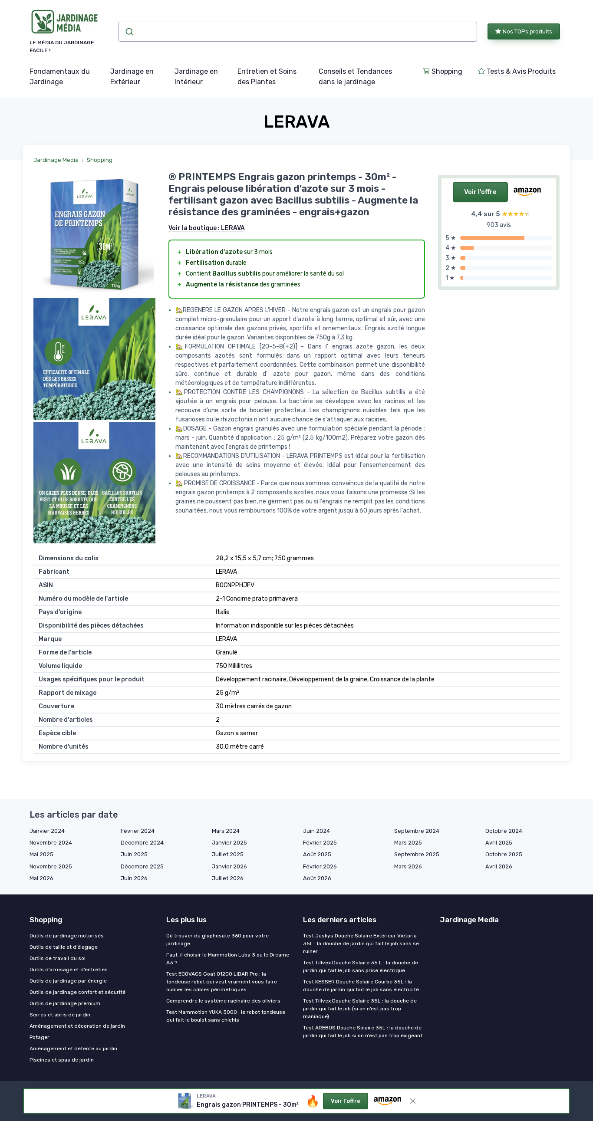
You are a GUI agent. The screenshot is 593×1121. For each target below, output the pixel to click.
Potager (39, 1037)
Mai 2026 (41, 878)
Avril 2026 (498, 866)
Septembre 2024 (416, 831)
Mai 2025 (41, 854)
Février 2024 (138, 831)
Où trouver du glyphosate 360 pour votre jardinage (217, 940)
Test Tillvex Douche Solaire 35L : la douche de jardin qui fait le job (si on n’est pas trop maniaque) (360, 1008)
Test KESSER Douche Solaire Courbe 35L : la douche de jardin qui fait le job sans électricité (361, 986)
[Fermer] (413, 1101)
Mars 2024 (226, 831)
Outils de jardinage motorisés (67, 936)
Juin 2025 (134, 854)
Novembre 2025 (51, 866)
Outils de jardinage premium (65, 1003)
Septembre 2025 (416, 854)
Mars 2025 (408, 842)
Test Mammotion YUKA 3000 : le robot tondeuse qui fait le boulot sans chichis (225, 1016)
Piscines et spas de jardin (62, 1060)
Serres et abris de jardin (60, 1015)
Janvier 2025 (229, 842)
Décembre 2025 (142, 866)
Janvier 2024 (47, 831)
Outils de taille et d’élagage (64, 947)
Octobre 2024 (503, 831)
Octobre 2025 (503, 854)
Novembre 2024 (51, 842)
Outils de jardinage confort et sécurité (77, 992)
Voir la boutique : (206, 228)
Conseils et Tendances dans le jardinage (355, 76)
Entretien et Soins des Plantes (266, 76)
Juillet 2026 (228, 878)
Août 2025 (317, 854)
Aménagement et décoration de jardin (77, 1026)
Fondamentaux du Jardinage (60, 76)
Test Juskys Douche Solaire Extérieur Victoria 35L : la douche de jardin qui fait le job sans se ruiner (361, 943)
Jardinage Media (56, 160)
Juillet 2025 (228, 854)
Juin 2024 (316, 831)
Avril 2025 (498, 842)
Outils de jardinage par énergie (68, 981)
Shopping (447, 71)
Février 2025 (320, 842)
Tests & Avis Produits (521, 71)
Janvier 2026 (229, 866)
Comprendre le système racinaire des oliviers (223, 1001)
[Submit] (129, 31)
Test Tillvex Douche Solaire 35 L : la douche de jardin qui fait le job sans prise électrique (360, 966)
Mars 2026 (408, 866)
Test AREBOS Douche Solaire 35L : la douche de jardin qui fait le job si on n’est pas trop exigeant (362, 1032)
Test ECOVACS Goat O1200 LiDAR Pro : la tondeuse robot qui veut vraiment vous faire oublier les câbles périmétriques (221, 982)
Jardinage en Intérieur (196, 76)
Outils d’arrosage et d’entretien (69, 969)
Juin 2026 (134, 878)
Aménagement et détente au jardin (73, 1048)
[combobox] (297, 32)
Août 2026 (317, 878)
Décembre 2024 (142, 842)
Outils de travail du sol (58, 958)
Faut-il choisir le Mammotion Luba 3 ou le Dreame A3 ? (227, 959)
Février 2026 (320, 866)
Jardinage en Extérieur (132, 76)
